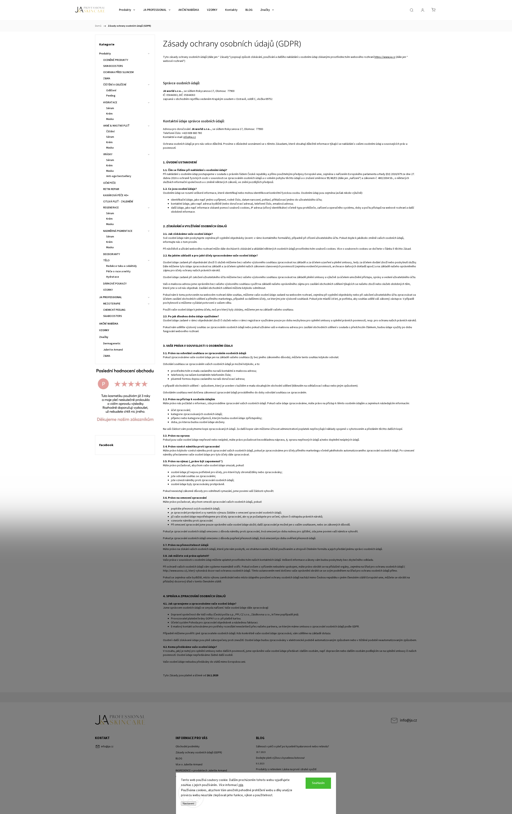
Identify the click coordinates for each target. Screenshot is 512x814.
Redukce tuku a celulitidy (121, 266)
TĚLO (106, 260)
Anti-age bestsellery (118, 176)
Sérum (110, 108)
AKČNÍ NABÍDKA (108, 324)
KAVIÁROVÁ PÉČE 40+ (116, 195)
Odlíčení (111, 90)
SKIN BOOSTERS (113, 66)
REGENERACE (111, 208)
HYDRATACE (110, 102)
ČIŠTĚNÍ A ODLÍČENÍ (114, 85)
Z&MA (106, 78)
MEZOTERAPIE (111, 304)
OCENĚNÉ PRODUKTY (115, 60)
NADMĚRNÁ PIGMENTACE (117, 231)
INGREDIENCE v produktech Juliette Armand (201, 771)
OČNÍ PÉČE (109, 183)
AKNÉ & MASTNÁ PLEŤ (116, 126)
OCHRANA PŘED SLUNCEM (118, 72)
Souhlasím (318, 783)
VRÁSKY (108, 154)
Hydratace (112, 277)
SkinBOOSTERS (112, 316)
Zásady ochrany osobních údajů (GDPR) (199, 753)
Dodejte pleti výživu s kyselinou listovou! (280, 758)
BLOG (179, 759)
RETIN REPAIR (111, 189)
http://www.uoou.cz (174, 571)
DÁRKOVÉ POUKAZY (115, 284)
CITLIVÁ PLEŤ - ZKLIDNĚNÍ (118, 202)
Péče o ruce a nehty (118, 271)
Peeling (110, 96)
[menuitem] (127, 10)
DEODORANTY (111, 254)
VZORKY (108, 290)
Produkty (105, 54)
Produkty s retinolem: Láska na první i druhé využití (286, 769)
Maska (110, 119)
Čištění (110, 132)
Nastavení (188, 803)
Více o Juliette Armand (189, 765)
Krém (109, 114)
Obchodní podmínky (188, 747)
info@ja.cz (408, 720)
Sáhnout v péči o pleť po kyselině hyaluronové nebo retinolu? (292, 747)
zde (240, 785)
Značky (103, 337)
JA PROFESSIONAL (110, 297)
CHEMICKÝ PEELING (114, 310)
